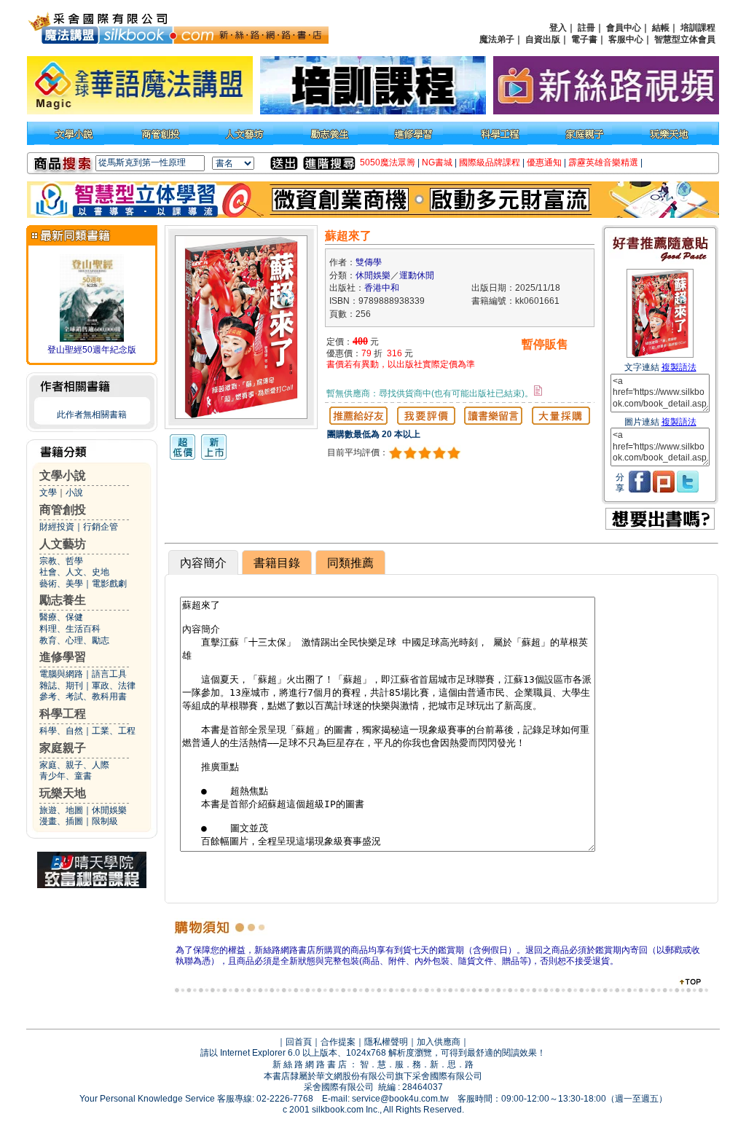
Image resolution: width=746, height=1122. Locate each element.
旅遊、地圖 (61, 810)
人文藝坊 (62, 544)
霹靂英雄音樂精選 (603, 162)
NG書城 (437, 162)
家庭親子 (62, 748)
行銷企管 (100, 527)
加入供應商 (438, 1042)
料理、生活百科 (70, 629)
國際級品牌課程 (489, 162)
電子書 (584, 39)
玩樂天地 (62, 793)
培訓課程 (697, 28)
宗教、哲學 (61, 561)
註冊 (586, 28)
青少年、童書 (65, 776)
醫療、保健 (61, 617)
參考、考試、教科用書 (83, 696)
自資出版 (542, 39)
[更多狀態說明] (538, 390)
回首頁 (299, 1042)
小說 (74, 492)
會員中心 (623, 28)
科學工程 (62, 713)
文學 (48, 492)
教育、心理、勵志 (74, 640)
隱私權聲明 (386, 1042)
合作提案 (338, 1042)
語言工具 (109, 674)
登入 (558, 28)
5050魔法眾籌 (387, 162)
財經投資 (56, 527)
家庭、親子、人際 (74, 765)
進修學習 (62, 657)
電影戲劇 (109, 583)
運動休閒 (416, 275)
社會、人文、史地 (74, 572)
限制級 (105, 821)
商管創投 (62, 509)
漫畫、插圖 (61, 821)
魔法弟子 (496, 39)
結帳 (661, 28)
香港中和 (381, 288)
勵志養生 (62, 600)
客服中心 (625, 39)
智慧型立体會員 (684, 39)
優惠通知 (544, 162)
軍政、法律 (114, 685)
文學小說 (62, 475)
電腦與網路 (61, 674)
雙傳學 (369, 262)
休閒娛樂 (109, 810)
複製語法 (678, 367)
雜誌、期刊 (61, 685)
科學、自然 (61, 731)
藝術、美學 (61, 583)
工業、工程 (114, 731)
